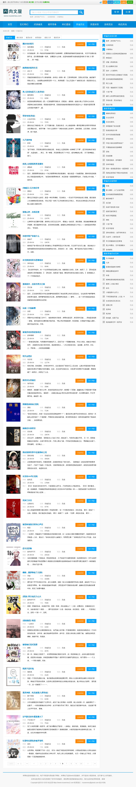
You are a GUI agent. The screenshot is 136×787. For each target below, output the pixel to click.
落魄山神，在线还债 (31, 212)
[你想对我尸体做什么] (13, 246)
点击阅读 (80, 44)
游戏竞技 (108, 24)
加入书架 (91, 44)
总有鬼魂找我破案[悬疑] (114, 79)
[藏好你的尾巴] (13, 54)
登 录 (116, 12)
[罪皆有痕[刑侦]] (13, 126)
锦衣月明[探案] (111, 216)
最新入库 (47, 38)
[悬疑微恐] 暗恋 (29, 621)
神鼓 (107, 220)
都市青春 (52, 24)
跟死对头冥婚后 (29, 380)
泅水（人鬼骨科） (112, 71)
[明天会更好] (13, 367)
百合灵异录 (110, 118)
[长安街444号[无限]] (13, 487)
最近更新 (20, 38)
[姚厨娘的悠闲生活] (13, 78)
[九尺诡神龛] (13, 150)
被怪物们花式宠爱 (30, 645)
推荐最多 (38, 38)
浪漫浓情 (94, 24)
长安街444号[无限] (30, 476)
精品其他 (122, 24)
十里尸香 (109, 92)
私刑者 (108, 314)
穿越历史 (80, 24)
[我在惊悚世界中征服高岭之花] (13, 463)
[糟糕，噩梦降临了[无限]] (13, 583)
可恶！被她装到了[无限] (114, 88)
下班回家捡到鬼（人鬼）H (115, 297)
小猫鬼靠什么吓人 (112, 292)
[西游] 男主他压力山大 (32, 597)
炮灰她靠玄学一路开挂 (114, 322)
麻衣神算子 (110, 199)
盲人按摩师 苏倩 (112, 66)
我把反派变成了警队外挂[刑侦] (117, 173)
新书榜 (117, 2)
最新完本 (57, 38)
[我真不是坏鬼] (13, 679)
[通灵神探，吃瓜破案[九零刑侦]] (13, 703)
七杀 (107, 263)
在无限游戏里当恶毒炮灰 (33, 260)
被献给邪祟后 (111, 113)
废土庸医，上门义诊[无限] (115, 190)
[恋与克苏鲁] (13, 559)
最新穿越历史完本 (111, 254)
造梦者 (108, 309)
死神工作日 (27, 500)
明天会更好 (27, 356)
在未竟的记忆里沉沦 (113, 301)
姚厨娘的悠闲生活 (30, 68)
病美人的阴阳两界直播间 (33, 164)
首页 (10, 24)
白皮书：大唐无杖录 (113, 237)
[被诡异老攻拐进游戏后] (13, 343)
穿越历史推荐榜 (110, 181)
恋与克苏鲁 (27, 548)
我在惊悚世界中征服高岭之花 (35, 452)
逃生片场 (109, 105)
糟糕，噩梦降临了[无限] (32, 572)
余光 (107, 288)
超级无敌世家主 (111, 211)
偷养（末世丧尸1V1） (38, 17)
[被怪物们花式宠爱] (13, 655)
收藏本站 (46, 2)
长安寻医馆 (110, 177)
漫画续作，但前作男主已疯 (34, 284)
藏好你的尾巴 (28, 44)
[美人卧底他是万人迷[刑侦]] (13, 102)
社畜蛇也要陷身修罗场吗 (33, 741)
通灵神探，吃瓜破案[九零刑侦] (35, 693)
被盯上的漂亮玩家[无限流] (115, 96)
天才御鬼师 (110, 258)
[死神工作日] (13, 511)
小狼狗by (60, 17)
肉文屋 (31, 2)
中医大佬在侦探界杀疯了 (115, 143)
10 (81, 764)
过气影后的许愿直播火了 (33, 717)
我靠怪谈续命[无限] (31, 404)
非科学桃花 (110, 164)
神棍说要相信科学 (112, 271)
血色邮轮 (109, 250)
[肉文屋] (12, 13)
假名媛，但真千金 (112, 318)
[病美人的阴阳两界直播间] (13, 174)
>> (95, 764)
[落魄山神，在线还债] (13, 222)
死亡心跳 (109, 83)
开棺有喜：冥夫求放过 (114, 100)
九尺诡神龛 (27, 140)
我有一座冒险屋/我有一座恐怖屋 (117, 169)
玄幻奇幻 (24, 24)
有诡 (107, 186)
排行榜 (110, 2)
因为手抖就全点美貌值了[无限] (117, 75)
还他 (107, 152)
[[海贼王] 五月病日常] (13, 198)
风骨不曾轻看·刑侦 (112, 207)
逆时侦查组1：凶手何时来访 (116, 233)
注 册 (128, 12)
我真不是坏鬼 (28, 669)
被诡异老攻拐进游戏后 (32, 332)
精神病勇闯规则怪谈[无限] (115, 280)
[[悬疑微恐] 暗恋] (13, 631)
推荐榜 (130, 2)
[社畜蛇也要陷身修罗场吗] (13, 751)
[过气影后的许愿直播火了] (13, 727)
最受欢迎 (29, 38)
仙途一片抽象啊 (29, 308)
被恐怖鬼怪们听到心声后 (33, 524)
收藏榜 (123, 2)
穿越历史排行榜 (110, 36)
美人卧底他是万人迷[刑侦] (33, 92)
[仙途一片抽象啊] (13, 318)
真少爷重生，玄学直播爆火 (115, 245)
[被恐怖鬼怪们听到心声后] (13, 535)
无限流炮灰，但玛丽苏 (114, 160)
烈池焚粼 (109, 156)
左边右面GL (110, 122)
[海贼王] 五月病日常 (31, 188)
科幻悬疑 (66, 24)
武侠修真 (38, 24)
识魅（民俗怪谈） (112, 62)
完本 (104, 2)
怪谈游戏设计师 (111, 130)
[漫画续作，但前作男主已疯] (13, 294)
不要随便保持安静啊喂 (114, 147)
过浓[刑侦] (51, 17)
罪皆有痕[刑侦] (29, 116)
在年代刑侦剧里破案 (113, 135)
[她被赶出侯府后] (13, 439)
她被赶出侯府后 (29, 428)
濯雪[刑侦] (109, 139)
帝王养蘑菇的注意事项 (114, 241)
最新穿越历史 (109, 109)
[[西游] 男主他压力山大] (13, 607)
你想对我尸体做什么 (31, 236)
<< (27, 764)
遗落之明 (109, 305)
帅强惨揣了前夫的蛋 (113, 126)
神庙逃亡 (109, 58)
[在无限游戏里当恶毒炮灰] (13, 270)
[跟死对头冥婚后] (13, 391)
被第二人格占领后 (112, 284)
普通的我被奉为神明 (113, 267)
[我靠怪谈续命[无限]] (13, 415)
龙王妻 (108, 203)
